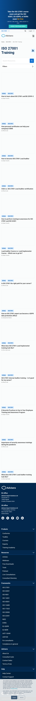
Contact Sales (7, 660)
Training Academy (8, 547)
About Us (5, 653)
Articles (5, 557)
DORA (4, 623)
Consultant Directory (9, 578)
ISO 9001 (5, 595)
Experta (5, 544)
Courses (5, 540)
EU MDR (5, 630)
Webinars (5, 560)
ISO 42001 (6, 591)
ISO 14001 (6, 598)
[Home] (6, 36)
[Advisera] (8, 488)
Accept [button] (14, 697)
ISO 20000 (6, 612)
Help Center (6, 673)
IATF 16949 (6, 633)
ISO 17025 (6, 609)
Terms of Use (7, 664)
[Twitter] (7, 518)
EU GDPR (5, 626)
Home (2, 42)
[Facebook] (12, 518)
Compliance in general (10, 644)
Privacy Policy (14, 688)
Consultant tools (8, 657)
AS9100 (5, 637)
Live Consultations (8, 574)
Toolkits (5, 537)
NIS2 (4, 619)
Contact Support (8, 677)
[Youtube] (17, 518)
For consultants (7, 640)
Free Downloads (8, 564)
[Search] (25, 31)
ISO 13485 (6, 605)
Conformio (6, 533)
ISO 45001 (6, 602)
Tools (4, 567)
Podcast (5, 571)
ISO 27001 (8, 42)
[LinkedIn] (2, 518)
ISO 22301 (6, 616)
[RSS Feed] (33, 50)
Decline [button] (22, 697)
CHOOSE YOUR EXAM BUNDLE (18, 26)
